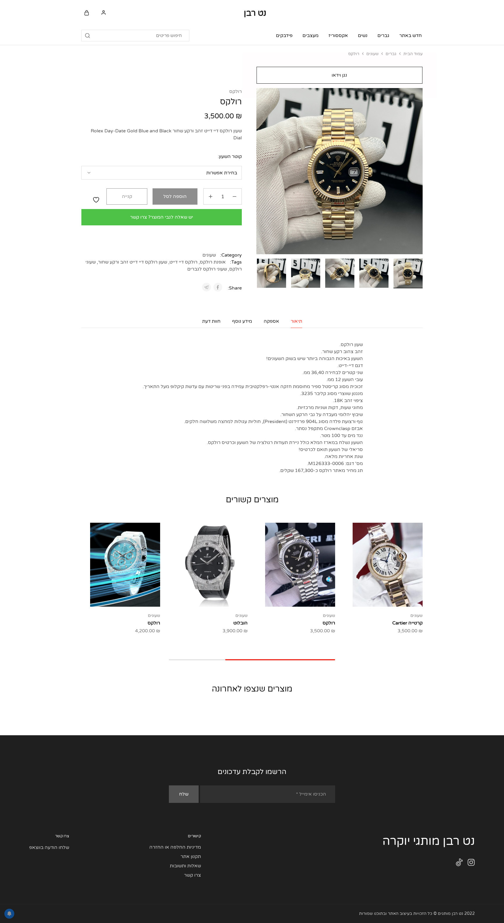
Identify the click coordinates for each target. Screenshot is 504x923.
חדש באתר (410, 35)
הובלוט (240, 623)
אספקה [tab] (271, 321)
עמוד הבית (413, 53)
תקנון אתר (191, 856)
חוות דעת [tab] (211, 321)
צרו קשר (192, 875)
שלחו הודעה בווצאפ (49, 847)
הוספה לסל (175, 196)
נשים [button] (363, 35)
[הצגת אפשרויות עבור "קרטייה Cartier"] (402, 598)
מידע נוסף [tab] (242, 321)
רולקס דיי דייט (183, 262)
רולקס (235, 91)
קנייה (127, 196)
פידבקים (284, 35)
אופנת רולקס (213, 262)
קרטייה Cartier (407, 623)
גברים (391, 53)
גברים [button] (383, 35)
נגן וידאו (339, 75)
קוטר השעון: (230, 156)
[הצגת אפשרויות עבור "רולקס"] (315, 598)
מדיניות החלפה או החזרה (175, 847)
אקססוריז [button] (338, 35)
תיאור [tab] (296, 321)
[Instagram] (471, 864)
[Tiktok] (459, 864)
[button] (260, 272)
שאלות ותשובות (185, 866)
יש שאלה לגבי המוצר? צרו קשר (161, 217)
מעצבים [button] (310, 35)
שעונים (372, 53)
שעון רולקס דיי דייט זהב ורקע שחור (132, 262)
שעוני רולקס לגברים (207, 269)
